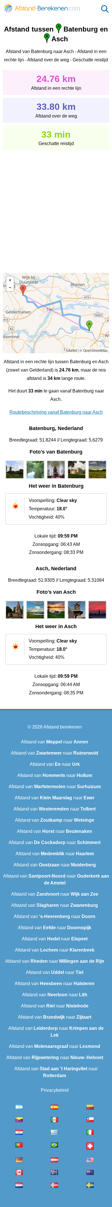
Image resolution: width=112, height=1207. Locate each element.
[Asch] (14, 619)
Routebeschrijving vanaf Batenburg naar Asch (56, 412)
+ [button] (10, 280)
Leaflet (71, 350)
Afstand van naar (54, 741)
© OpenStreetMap (94, 350)
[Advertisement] (56, 207)
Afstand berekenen (62, 726)
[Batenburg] (14, 479)
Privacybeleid (55, 1090)
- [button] (10, 287)
